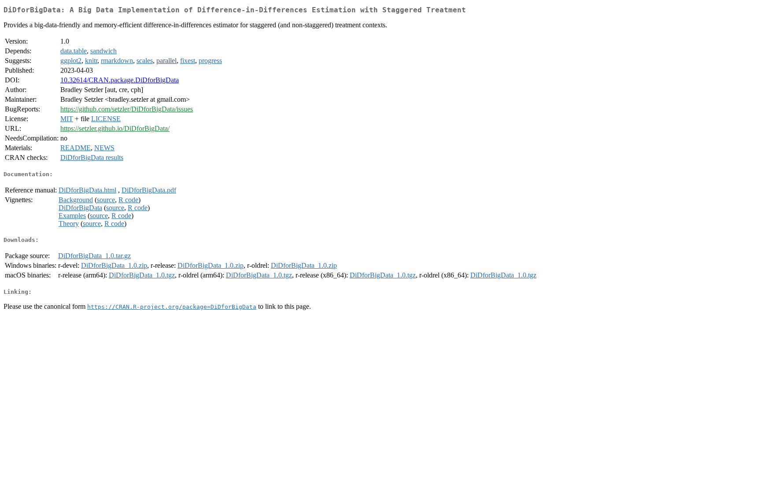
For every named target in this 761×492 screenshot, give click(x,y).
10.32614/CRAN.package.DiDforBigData (119, 80)
